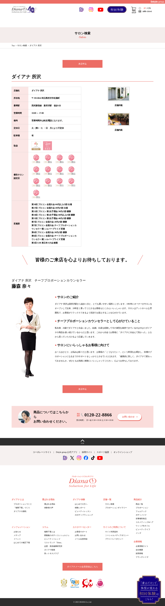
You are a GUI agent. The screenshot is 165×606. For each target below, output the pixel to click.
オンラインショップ (123, 452)
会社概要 (139, 550)
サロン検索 (22, 45)
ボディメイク (141, 515)
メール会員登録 (81, 539)
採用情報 (139, 553)
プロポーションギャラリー (116, 508)
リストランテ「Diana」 (53, 543)
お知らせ (17, 532)
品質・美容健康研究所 (53, 546)
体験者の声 (48, 508)
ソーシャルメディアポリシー (117, 535)
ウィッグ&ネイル (143, 526)
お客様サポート (81, 532)
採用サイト (87, 452)
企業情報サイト (142, 546)
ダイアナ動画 (49, 550)
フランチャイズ (142, 557)
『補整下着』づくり (22, 508)
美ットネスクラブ (51, 553)
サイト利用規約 (111, 532)
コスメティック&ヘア (144, 522)
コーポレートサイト (42, 452)
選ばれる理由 (49, 504)
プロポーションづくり (23, 504)
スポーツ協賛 (103, 452)
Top (13, 45)
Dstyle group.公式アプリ (66, 452)
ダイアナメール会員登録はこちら (82, 567)
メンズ (138, 533)
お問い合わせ (80, 535)
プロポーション (142, 508)
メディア (17, 535)
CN (149, 8)
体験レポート (80, 508)
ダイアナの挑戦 (20, 511)
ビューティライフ (143, 529)
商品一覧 (139, 504)
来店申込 (82, 64)
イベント (17, 539)
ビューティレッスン (83, 511)
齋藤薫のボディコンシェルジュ (56, 535)
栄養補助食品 (141, 519)
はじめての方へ (81, 504)
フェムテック (141, 511)
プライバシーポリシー (114, 539)
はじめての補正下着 (22, 543)
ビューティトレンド (52, 539)
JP (144, 8)
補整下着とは (49, 532)
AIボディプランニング (84, 515)
